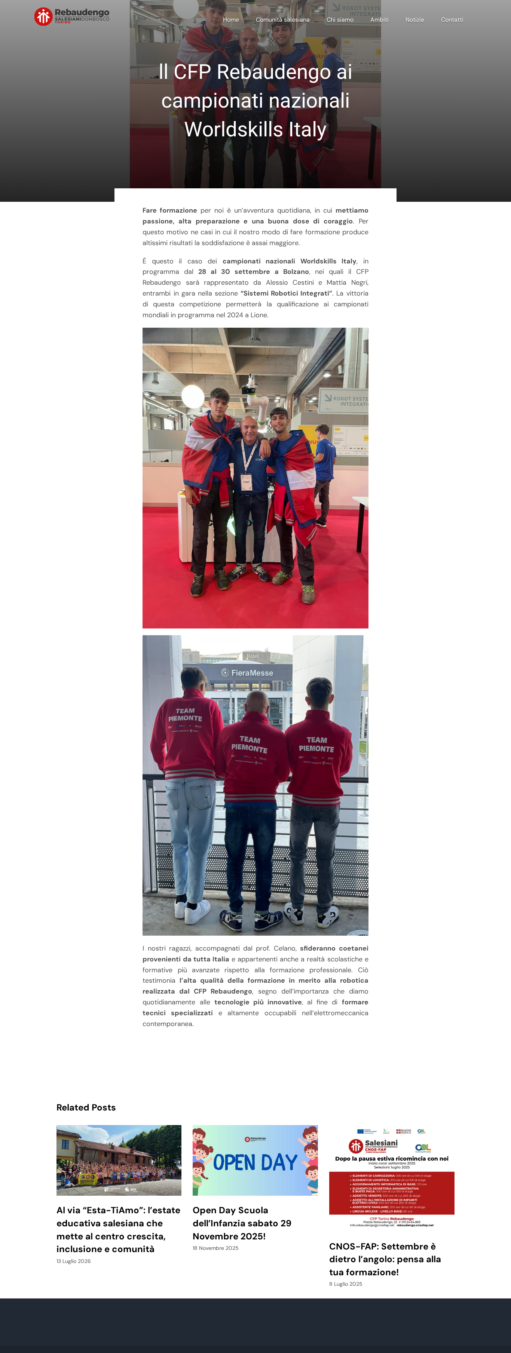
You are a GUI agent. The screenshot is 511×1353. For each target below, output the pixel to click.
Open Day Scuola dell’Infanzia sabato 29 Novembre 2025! (242, 1223)
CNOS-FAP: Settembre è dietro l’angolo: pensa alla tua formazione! (385, 1259)
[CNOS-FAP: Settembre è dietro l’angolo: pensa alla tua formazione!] (392, 1178)
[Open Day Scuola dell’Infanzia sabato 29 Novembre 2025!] (255, 1160)
